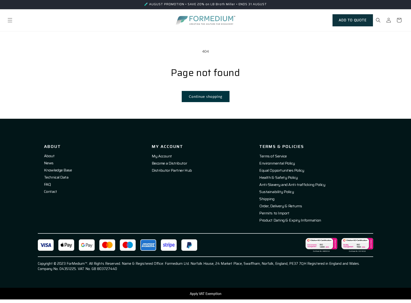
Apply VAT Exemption (205, 294)
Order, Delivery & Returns (280, 206)
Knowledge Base (58, 170)
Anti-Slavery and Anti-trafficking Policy (292, 184)
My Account (162, 156)
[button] (10, 20)
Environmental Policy (277, 163)
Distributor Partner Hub (172, 170)
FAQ (47, 184)
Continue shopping (205, 96)
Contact (50, 191)
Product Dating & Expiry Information (290, 220)
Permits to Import (274, 213)
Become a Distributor (169, 163)
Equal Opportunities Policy (281, 170)
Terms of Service (273, 156)
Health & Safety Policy (278, 177)
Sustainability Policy (276, 191)
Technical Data (56, 177)
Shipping (266, 199)
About (49, 156)
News (49, 163)
